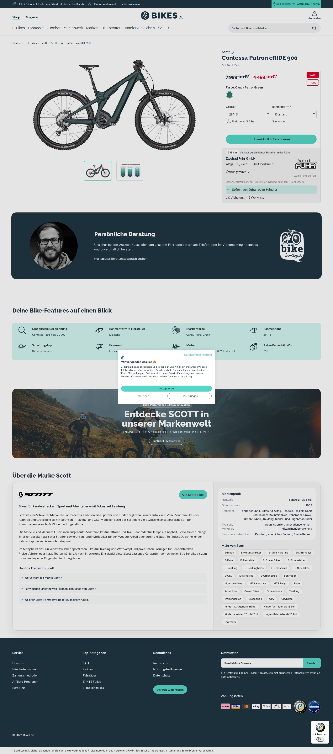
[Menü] (327, 723)
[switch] (320, 739)
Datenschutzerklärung (198, 354)
